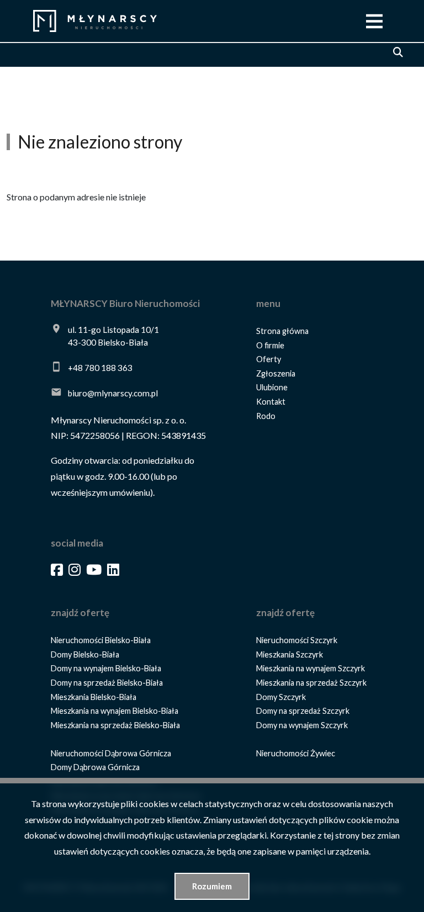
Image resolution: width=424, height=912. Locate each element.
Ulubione (272, 387)
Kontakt (270, 401)
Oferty (268, 359)
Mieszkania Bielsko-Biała (93, 697)
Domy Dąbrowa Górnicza (95, 767)
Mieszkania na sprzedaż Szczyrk (311, 682)
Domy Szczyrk (281, 697)
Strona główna (282, 331)
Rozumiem (212, 886)
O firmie (270, 345)
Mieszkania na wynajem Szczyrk (310, 668)
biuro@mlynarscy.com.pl (113, 393)
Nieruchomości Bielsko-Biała (101, 640)
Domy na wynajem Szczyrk (302, 725)
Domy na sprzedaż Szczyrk (302, 710)
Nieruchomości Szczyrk (296, 640)
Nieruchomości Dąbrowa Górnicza (111, 753)
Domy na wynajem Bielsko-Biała (106, 668)
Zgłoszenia (275, 373)
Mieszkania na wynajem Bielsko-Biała (114, 710)
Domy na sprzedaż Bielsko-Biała (107, 682)
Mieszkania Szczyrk (289, 654)
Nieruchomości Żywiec (295, 753)
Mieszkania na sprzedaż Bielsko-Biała (115, 725)
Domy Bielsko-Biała (85, 654)
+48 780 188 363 (100, 368)
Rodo (265, 416)
